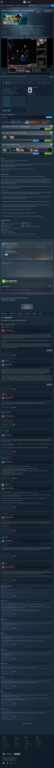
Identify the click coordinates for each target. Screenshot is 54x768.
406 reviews (12, 564)
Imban (5, 562)
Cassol (5, 513)
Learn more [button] (49, 117)
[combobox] (39, 5)
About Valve (17, 739)
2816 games (6, 514)
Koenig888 (6, 430)
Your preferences (12, 299)
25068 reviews (12, 361)
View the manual (6, 98)
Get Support (38, 743)
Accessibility (27, 741)
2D (33, 37)
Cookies (26, 746)
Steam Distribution (6, 746)
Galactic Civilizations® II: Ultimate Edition (34, 134)
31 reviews (11, 485)
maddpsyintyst (7, 484)
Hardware (16, 743)
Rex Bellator (6, 326)
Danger (5, 536)
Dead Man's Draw (12, 145)
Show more (21, 146)
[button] (2, 5)
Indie (6, 89)
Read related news (6, 102)
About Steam (5, 739)
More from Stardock (11, 243)
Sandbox (36, 37)
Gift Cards (5, 748)
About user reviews (4, 299)
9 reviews (11, 514)
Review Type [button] (4, 313)
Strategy (16, 37)
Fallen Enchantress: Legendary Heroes (28, 145)
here (23, 289)
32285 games (6, 361)
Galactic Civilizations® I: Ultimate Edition (17, 134)
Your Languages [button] (8, 317)
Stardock (16, 93)
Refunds (26, 748)
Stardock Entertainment (24, 32)
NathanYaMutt (7, 411)
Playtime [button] (34, 313)
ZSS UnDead (7, 457)
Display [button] (40, 313)
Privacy (26, 739)
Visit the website (6, 97)
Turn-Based (12, 37)
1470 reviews (6, 413)
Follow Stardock (10, 251)
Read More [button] (49, 350)
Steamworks (5, 743)
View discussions (6, 104)
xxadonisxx (6, 360)
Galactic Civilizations (10, 93)
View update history (6, 100)
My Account (38, 746)
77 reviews (12, 327)
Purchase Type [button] (12, 313)
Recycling (17, 746)
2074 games (6, 327)
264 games (6, 485)
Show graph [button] (49, 313)
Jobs (16, 741)
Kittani (5, 393)
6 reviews (6, 432)
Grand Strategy (6, 37)
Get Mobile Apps (39, 741)
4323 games (6, 564)
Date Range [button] (27, 313)
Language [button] (20, 313)
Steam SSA (5, 741)
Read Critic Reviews (12, 282)
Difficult (22, 37)
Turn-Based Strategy (28, 37)
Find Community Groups (7, 105)
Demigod (18, 145)
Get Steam (38, 739)
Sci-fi (43, 37)
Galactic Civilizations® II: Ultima (11, 146)
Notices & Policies (28, 743)
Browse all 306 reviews (27, 723)
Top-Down (40, 37)
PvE (19, 37)
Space (46, 37)
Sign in (2, 76)
